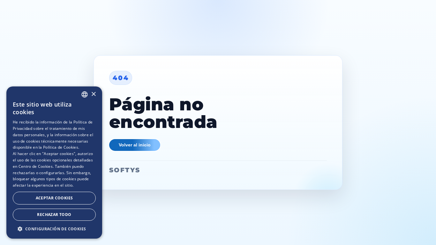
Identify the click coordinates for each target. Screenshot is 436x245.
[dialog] (54, 162)
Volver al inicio (135, 144)
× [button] (93, 94)
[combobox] (84, 94)
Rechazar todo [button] (54, 214)
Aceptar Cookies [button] (54, 198)
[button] (54, 228)
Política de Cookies (60, 147)
